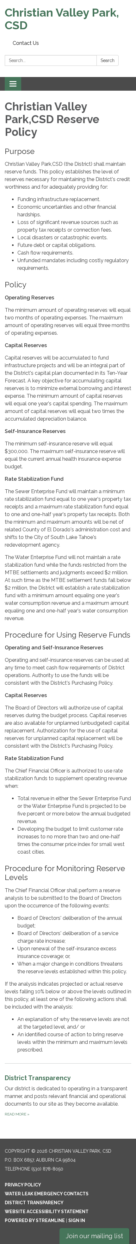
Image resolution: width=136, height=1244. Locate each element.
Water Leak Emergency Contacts (47, 1193)
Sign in (76, 1220)
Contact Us (26, 43)
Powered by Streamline (35, 1220)
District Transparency (34, 1202)
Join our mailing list (94, 1236)
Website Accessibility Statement (47, 1211)
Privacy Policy (23, 1184)
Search (107, 60)
